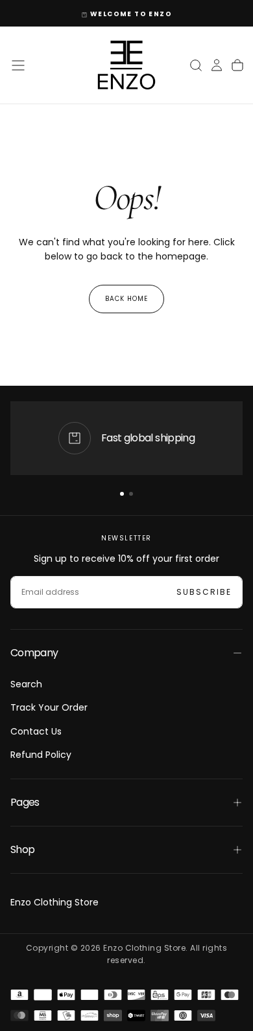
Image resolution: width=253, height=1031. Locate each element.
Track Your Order (49, 707)
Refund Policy (40, 754)
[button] (18, 65)
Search (26, 684)
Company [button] (34, 652)
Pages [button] (25, 802)
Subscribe (204, 591)
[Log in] (216, 65)
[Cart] (237, 65)
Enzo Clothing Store (54, 902)
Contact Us (36, 731)
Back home (126, 299)
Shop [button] (22, 849)
